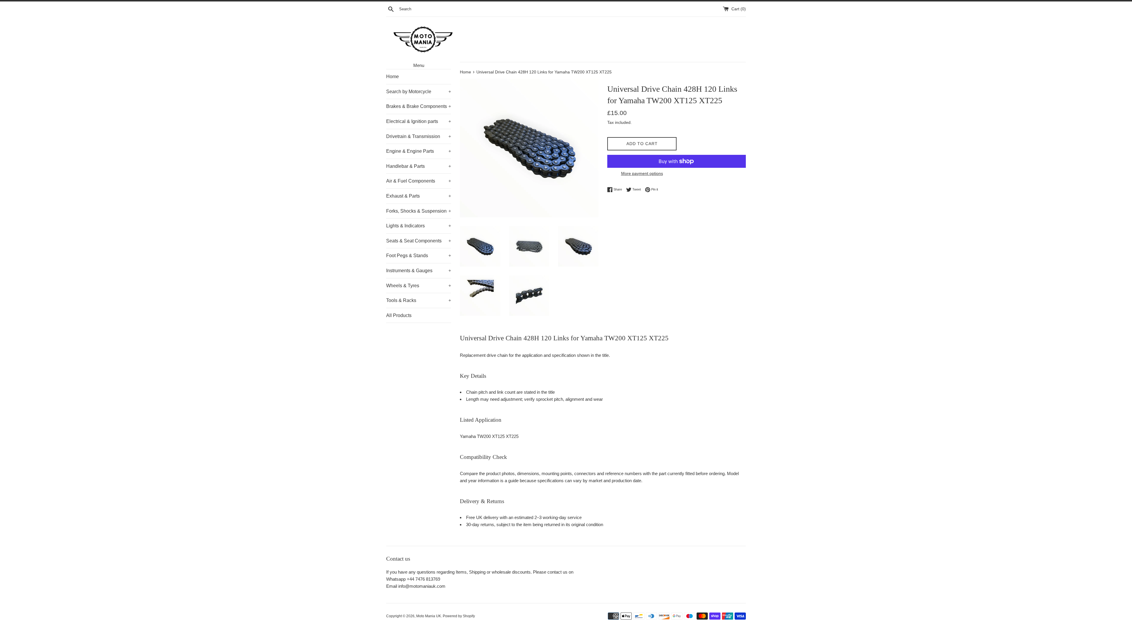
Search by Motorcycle (418, 91)
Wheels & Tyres (418, 285)
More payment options (642, 173)
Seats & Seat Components (418, 240)
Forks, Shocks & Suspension (418, 211)
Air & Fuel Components (418, 180)
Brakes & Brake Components (418, 106)
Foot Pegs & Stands (418, 255)
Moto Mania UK (428, 616)
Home (392, 76)
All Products (399, 315)
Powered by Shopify (459, 616)
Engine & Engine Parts (418, 151)
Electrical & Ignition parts (418, 121)
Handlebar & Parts (418, 166)
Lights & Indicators (418, 225)
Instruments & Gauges (418, 270)
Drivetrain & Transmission (418, 136)
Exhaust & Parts (418, 195)
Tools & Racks (418, 300)
